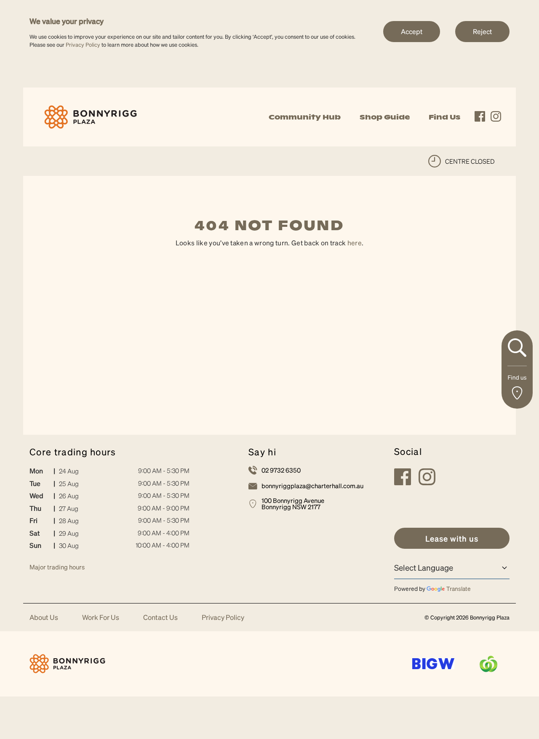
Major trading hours (57, 567)
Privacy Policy (83, 44)
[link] (90, 116)
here (354, 242)
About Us (43, 617)
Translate (458, 588)
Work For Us (100, 617)
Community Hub (305, 117)
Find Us (444, 117)
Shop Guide (385, 117)
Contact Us (160, 617)
